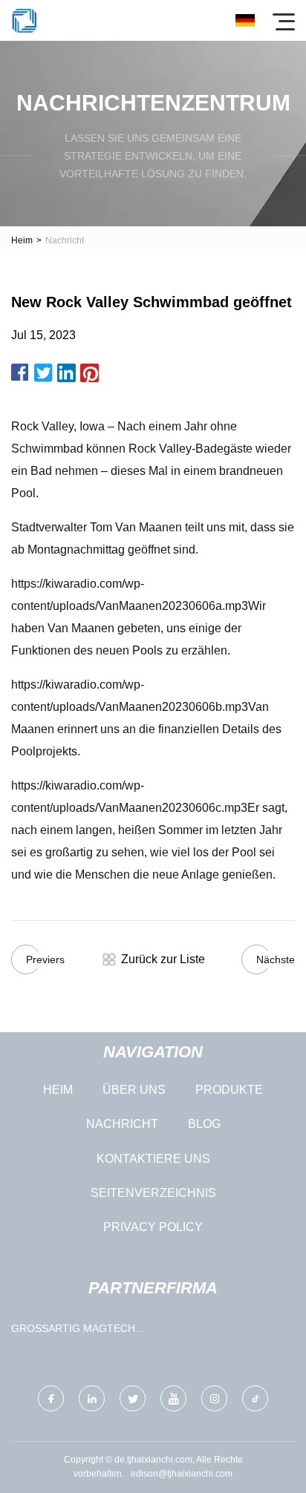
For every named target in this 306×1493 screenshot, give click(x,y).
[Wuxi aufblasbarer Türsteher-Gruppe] (24, 20)
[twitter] (133, 1398)
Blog (204, 1124)
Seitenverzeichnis (153, 1193)
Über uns (134, 1089)
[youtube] (173, 1398)
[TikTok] (255, 1398)
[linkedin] (92, 1398)
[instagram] (214, 1398)
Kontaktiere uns (153, 1158)
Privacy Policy (153, 1227)
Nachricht (122, 1124)
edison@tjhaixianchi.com (181, 1474)
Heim (22, 240)
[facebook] (51, 1398)
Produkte (229, 1089)
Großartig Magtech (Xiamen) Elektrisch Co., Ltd (73, 1331)
